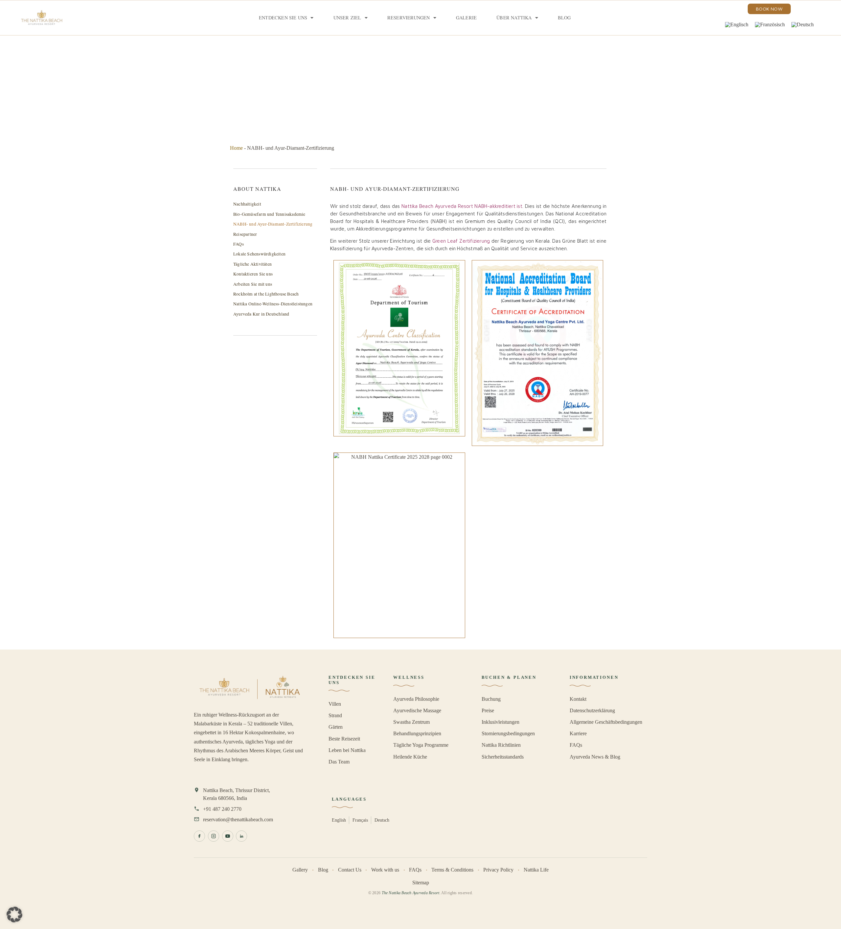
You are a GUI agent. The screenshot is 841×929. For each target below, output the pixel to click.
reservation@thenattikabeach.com (238, 819)
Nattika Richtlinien (501, 745)
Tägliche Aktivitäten (252, 264)
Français (360, 820)
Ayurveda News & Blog (595, 757)
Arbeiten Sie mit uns (252, 284)
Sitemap (420, 882)
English (339, 820)
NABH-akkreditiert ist (498, 206)
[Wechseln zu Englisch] (737, 24)
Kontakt (578, 699)
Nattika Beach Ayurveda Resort (437, 206)
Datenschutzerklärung (592, 710)
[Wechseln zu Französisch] (770, 24)
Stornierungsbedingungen (508, 733)
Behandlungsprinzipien (417, 733)
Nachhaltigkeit (247, 204)
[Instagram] (213, 836)
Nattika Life (536, 870)
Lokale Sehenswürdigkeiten (259, 254)
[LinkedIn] (241, 836)
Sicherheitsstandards (503, 757)
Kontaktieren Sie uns (253, 274)
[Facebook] (199, 836)
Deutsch (382, 820)
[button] (14, 914)
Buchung (491, 699)
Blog (564, 17)
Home (236, 148)
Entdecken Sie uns (283, 17)
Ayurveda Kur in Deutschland (261, 314)
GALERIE (466, 17)
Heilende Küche (410, 757)
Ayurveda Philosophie (416, 699)
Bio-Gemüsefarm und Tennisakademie (269, 214)
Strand (335, 715)
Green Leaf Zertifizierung (461, 241)
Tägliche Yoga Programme (420, 745)
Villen (335, 704)
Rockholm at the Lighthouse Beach (266, 294)
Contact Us (349, 870)
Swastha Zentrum (411, 722)
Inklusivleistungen (500, 722)
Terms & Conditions (452, 870)
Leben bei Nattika (347, 750)
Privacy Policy (498, 870)
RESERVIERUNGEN (408, 17)
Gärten (336, 727)
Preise (488, 710)
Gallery (300, 870)
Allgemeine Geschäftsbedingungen (606, 722)
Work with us (385, 870)
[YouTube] (227, 836)
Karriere (578, 733)
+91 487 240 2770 (222, 809)
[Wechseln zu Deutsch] (802, 24)
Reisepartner (245, 234)
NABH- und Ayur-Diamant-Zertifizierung (272, 224)
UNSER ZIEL (347, 17)
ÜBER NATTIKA (514, 17)
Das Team (339, 761)
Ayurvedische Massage (417, 710)
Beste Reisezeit (344, 738)
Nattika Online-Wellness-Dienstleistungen (272, 304)
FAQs (238, 244)
